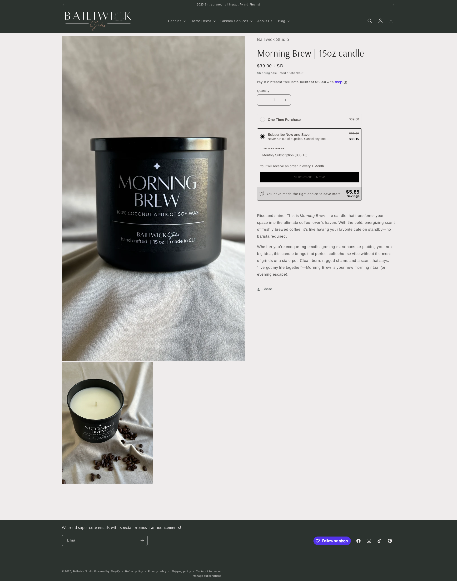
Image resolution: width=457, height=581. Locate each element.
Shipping (263, 73)
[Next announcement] (393, 4)
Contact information (208, 571)
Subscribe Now (309, 177)
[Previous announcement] (63, 4)
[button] (176, 21)
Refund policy (134, 571)
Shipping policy (181, 571)
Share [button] (267, 289)
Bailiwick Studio (83, 571)
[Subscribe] (142, 540)
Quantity (263, 91)
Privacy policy (157, 571)
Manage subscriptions (207, 575)
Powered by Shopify (107, 571)
